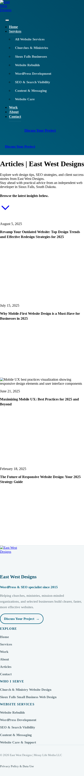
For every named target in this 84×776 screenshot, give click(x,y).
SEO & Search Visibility (17, 727)
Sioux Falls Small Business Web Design (28, 697)
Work (4, 652)
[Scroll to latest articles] (5, 212)
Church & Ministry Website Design (25, 689)
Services (15, 31)
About (4, 659)
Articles (5, 667)
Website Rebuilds (12, 712)
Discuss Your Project (40, 130)
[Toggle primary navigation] (7, 20)
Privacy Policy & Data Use (17, 766)
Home (4, 637)
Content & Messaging (16, 735)
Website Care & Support (18, 742)
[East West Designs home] (42, 8)
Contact (15, 116)
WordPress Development (18, 720)
